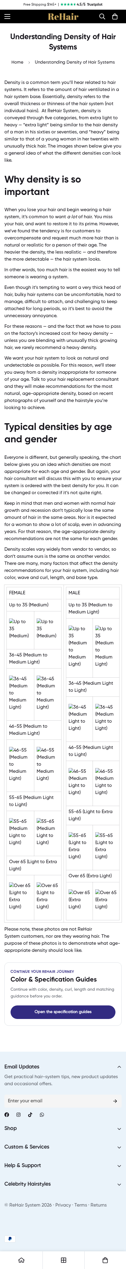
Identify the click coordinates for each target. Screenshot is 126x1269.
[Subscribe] (115, 1101)
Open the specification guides (63, 1012)
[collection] (64, 1260)
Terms (80, 1205)
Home (17, 62)
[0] (115, 16)
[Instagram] (18, 1114)
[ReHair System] (63, 16)
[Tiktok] (30, 1114)
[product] (21, 1260)
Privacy (63, 1205)
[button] (102, 16)
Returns (99, 1205)
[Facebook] (6, 1114)
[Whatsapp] (42, 1114)
